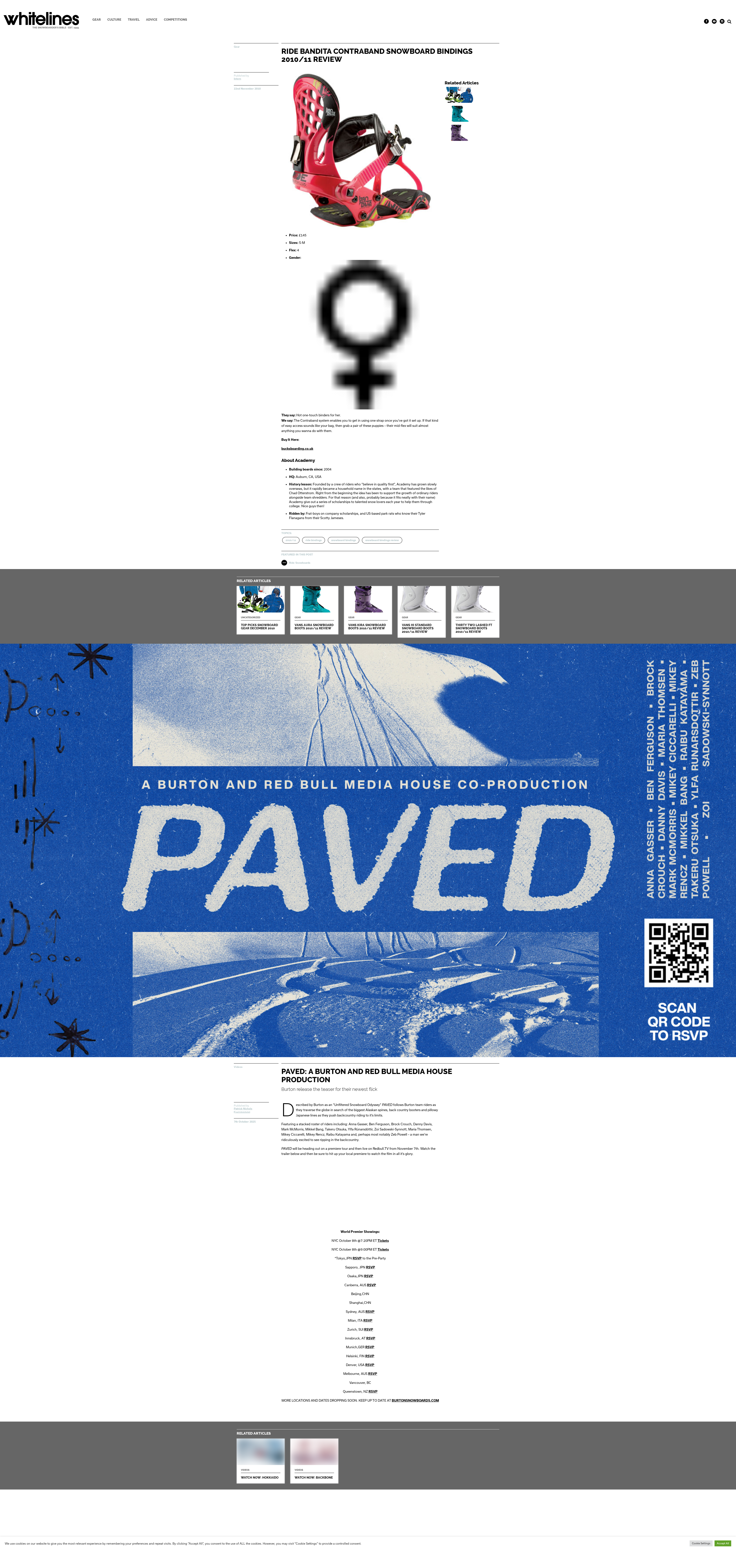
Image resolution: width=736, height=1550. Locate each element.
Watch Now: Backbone (314, 1461)
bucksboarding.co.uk (297, 448)
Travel (134, 19)
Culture (114, 19)
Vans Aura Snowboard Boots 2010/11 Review (473, 114)
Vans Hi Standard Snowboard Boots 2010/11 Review (422, 612)
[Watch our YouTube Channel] (714, 21)
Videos (238, 1066)
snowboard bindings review (382, 540)
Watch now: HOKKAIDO (261, 1461)
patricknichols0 (242, 1112)
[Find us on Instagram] (722, 21)
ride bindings (314, 540)
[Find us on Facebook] (706, 21)
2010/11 (291, 540)
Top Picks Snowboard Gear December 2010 (473, 95)
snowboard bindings (343, 540)
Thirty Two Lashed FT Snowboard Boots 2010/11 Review (475, 612)
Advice (151, 19)
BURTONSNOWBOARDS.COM (415, 1400)
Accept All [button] (723, 1543)
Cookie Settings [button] (701, 1543)
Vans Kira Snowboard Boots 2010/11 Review (473, 133)
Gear (96, 19)
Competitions (175, 19)
